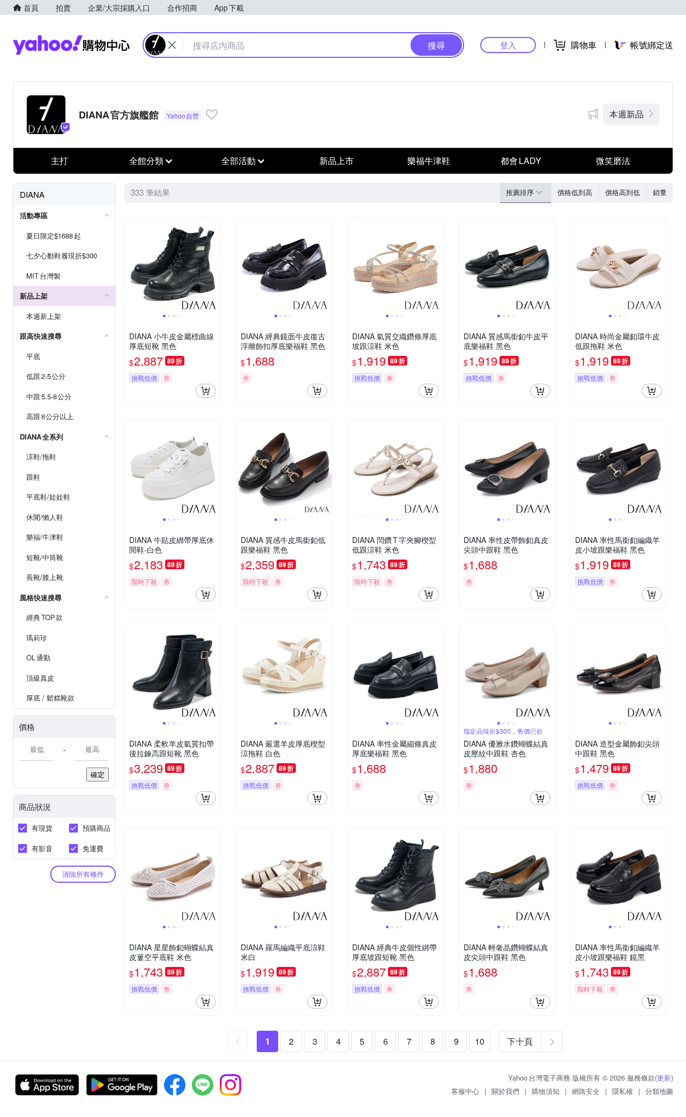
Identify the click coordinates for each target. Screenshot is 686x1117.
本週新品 (626, 114)
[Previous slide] (132, 264)
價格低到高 (574, 192)
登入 (508, 44)
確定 (98, 774)
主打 (59, 160)
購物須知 (546, 1091)
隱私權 (622, 1091)
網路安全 (586, 1091)
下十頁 (520, 1041)
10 (479, 1041)
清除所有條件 (83, 874)
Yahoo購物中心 (71, 45)
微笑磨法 (613, 160)
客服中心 (465, 1091)
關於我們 (505, 1091)
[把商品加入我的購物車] (206, 391)
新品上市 (336, 160)
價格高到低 (622, 192)
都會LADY (521, 160)
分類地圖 (659, 1091)
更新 (664, 1078)
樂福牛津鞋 (428, 160)
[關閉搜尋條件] (172, 45)
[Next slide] (213, 264)
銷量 (660, 192)
